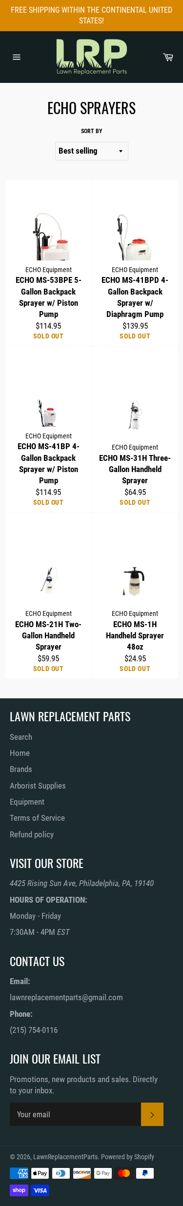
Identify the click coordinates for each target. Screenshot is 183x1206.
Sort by (91, 131)
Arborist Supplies (38, 786)
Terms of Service (37, 818)
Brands (21, 769)
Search (21, 737)
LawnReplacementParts (65, 1157)
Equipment (27, 802)
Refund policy (32, 834)
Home (20, 753)
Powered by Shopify (127, 1157)
